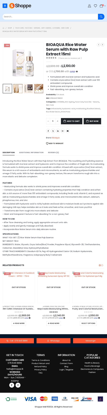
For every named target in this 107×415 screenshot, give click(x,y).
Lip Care (54, 307)
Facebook (48, 131)
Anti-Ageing (69, 102)
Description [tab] (9, 152)
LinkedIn (58, 131)
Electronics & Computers (92, 369)
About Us (66, 360)
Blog (66, 366)
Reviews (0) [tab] (53, 152)
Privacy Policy (40, 369)
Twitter (53, 131)
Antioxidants (56, 108)
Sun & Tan (18, 307)
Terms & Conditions (41, 360)
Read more (20, 323)
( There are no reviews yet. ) (70, 58)
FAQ (40, 372)
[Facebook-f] (11, 385)
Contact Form (66, 363)
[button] (6, 63)
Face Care (79, 102)
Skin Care (50, 105)
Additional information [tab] (31, 152)
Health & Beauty (92, 363)
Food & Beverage (92, 366)
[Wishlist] (95, 5)
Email (68, 131)
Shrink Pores (65, 112)
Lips (66, 307)
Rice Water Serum (53, 112)
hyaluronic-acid (68, 108)
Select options (53, 323)
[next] (102, 45)
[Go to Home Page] (3, 28)
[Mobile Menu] (5, 6)
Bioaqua (56, 137)
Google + (63, 131)
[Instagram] (18, 385)
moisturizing (81, 108)
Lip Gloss (60, 307)
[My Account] (89, 5)
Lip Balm (47, 307)
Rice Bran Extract (93, 108)
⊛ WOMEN (60, 102)
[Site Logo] (20, 5)
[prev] (98, 45)
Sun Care (26, 307)
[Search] (101, 17)
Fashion (92, 372)
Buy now (94, 121)
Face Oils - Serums (91, 102)
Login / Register (66, 369)
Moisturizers (84, 307)
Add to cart (73, 121)
